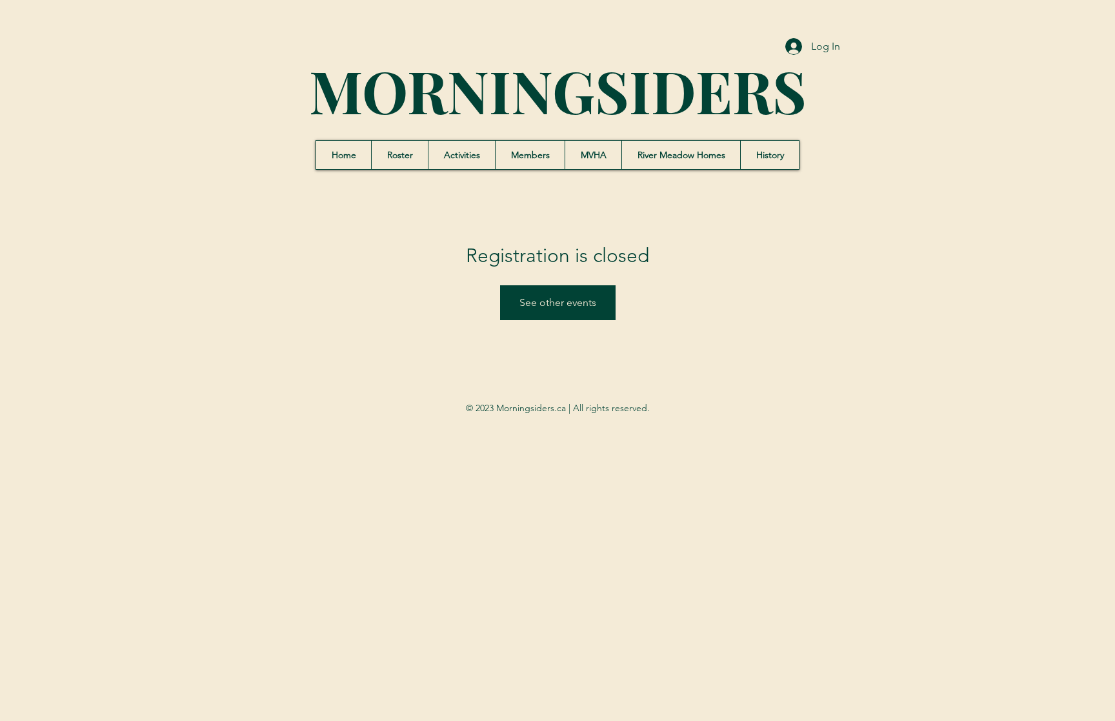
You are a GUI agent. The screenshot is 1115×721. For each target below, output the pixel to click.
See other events (557, 302)
